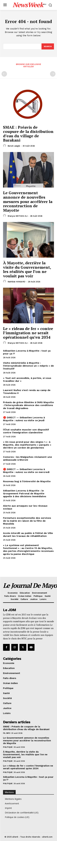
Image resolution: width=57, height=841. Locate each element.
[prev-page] (4, 74)
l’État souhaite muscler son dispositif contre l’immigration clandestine (26, 431)
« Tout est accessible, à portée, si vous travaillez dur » (27, 379)
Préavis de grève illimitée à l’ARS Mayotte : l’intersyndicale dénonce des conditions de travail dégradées (28, 405)
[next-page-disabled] (52, 74)
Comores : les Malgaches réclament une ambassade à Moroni (27, 458)
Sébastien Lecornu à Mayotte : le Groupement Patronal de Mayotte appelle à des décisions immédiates (24, 493)
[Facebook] (6, 647)
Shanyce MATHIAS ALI (18, 216)
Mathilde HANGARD (16, 282)
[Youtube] (31, 647)
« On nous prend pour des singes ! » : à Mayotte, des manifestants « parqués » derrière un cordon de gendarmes (27, 444)
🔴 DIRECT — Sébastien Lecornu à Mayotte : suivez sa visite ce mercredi (26, 471)
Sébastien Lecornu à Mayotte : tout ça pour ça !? (26, 352)
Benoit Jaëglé (14, 146)
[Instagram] (14, 647)
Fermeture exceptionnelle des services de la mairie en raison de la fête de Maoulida (27, 520)
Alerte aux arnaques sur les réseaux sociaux (25, 507)
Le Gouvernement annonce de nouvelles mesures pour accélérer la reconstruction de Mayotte (27, 201)
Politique (8, 747)
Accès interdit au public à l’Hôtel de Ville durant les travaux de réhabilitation (28, 534)
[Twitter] (22, 647)
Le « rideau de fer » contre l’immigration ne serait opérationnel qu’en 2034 (28, 333)
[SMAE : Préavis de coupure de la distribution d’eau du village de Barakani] (28, 104)
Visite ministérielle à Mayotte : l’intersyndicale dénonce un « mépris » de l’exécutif (28, 365)
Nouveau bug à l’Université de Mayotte (27, 481)
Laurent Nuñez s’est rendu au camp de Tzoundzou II (26, 391)
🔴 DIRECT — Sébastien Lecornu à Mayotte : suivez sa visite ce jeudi (24, 419)
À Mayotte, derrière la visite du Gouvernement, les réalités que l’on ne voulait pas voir (27, 269)
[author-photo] (5, 145)
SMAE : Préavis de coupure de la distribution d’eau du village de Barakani (28, 134)
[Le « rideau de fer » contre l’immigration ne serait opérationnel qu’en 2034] (28, 305)
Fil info (6, 733)
